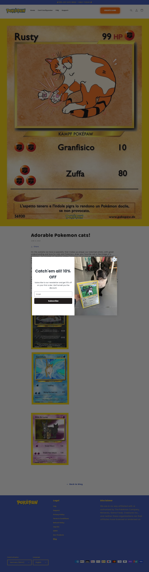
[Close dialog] (114, 259)
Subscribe (53, 301)
